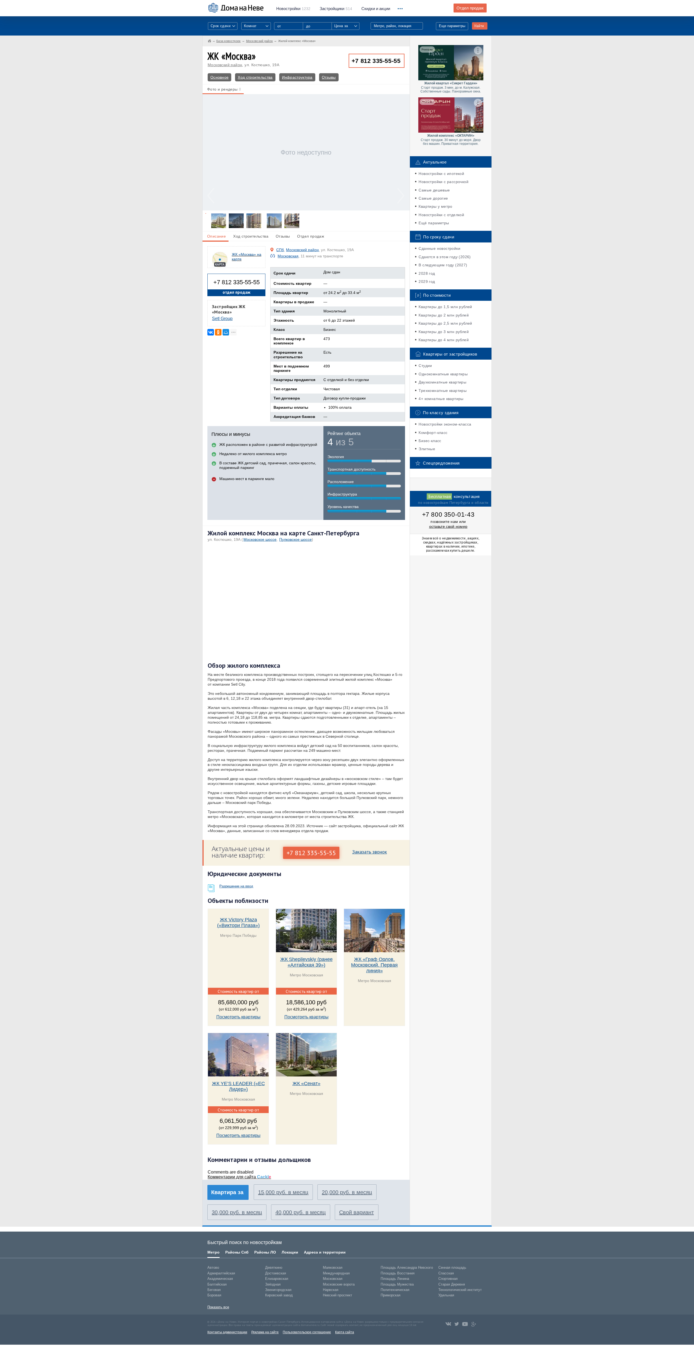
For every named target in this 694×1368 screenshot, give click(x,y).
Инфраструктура (297, 77)
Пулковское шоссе (295, 539)
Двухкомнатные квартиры (442, 382)
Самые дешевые (434, 190)
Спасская (446, 1273)
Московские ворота (339, 1284)
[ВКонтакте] (210, 332)
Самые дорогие (433, 198)
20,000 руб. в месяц (347, 1192)
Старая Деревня (451, 1284)
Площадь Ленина (395, 1279)
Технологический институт (460, 1290)
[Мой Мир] (226, 332)
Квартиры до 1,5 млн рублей (445, 307)
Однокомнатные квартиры (443, 374)
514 (336, 9)
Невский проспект (337, 1295)
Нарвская (330, 1290)
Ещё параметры (434, 223)
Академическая (220, 1279)
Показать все (218, 1307)
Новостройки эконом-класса (445, 424)
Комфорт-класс (433, 432)
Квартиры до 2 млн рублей (444, 315)
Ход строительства (255, 77)
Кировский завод (279, 1295)
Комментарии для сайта (239, 1177)
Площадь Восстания (398, 1273)
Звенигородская (278, 1290)
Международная (336, 1273)
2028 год (427, 273)
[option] (306, 152)
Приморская (390, 1295)
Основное (219, 77)
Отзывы (329, 77)
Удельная (446, 1295)
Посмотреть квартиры (238, 1017)
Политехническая (395, 1290)
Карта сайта (344, 1332)
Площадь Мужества (397, 1284)
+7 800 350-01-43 (448, 514)
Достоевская (275, 1273)
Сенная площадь (452, 1267)
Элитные (427, 449)
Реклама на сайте (265, 1332)
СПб (280, 250)
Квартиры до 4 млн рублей (444, 340)
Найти (479, 26)
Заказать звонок (369, 852)
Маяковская (332, 1267)
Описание (216, 236)
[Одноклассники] (218, 332)
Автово (213, 1267)
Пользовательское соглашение (307, 1332)
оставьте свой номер (448, 526)
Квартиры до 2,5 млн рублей (445, 323)
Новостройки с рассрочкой (443, 182)
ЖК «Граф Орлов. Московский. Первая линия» (374, 965)
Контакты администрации (227, 1332)
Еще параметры (452, 26)
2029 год (427, 281)
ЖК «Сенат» (306, 1083)
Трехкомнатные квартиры (443, 390)
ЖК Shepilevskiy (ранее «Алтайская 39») (306, 962)
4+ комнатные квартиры (441, 399)
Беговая (214, 1290)
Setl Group (222, 318)
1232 (293, 9)
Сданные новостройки (439, 248)
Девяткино (273, 1267)
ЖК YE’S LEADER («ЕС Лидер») (238, 1086)
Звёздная (273, 1284)
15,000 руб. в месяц (283, 1192)
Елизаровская (276, 1279)
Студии (425, 365)
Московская (288, 256)
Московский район (225, 65)
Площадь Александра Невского (407, 1267)
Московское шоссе (260, 539)
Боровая (214, 1295)
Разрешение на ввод (236, 886)
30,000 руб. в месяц (237, 1212)
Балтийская (217, 1284)
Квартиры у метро (435, 206)
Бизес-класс (430, 441)
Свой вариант (356, 1212)
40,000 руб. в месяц (300, 1212)
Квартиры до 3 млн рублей (444, 332)
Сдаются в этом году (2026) (445, 257)
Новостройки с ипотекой (441, 173)
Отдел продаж (470, 8)
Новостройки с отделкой (441, 215)
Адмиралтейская (221, 1273)
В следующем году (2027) (443, 265)
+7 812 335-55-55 (376, 60)
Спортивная (448, 1279)
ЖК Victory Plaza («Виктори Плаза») (238, 922)
